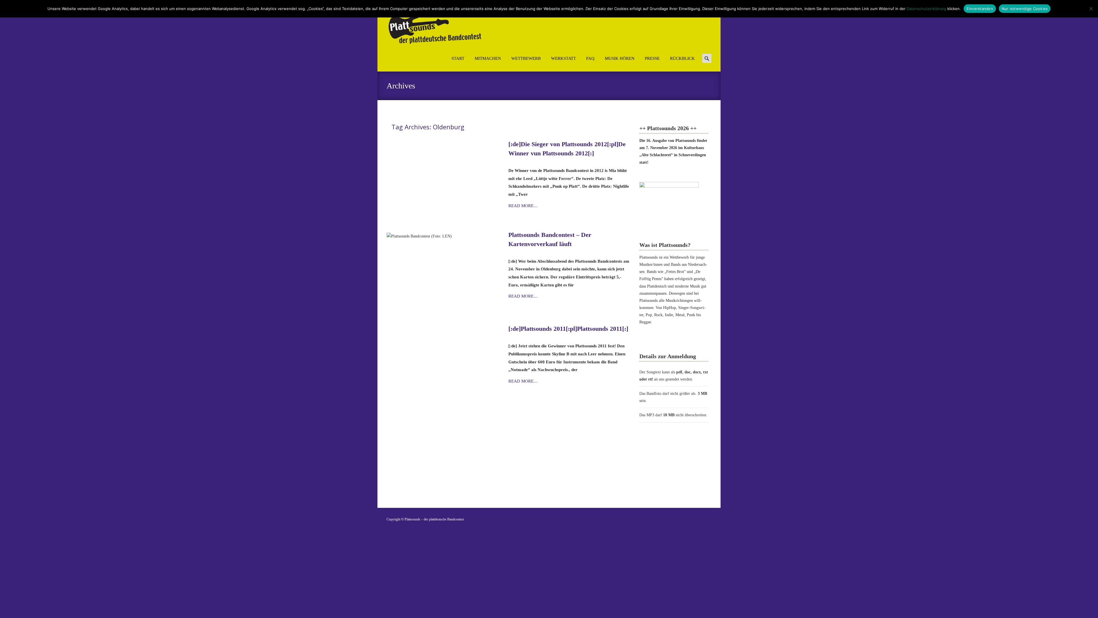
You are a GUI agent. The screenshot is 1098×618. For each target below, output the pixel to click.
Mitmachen (488, 58)
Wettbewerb (526, 58)
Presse (652, 58)
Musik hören (619, 58)
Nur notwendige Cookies (1025, 8)
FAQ (590, 58)
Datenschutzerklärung (926, 8)
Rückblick (682, 58)
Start (457, 58)
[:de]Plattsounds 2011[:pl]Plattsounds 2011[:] (568, 328)
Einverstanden (979, 8)
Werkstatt (563, 58)
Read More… (523, 205)
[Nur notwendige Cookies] (1091, 8)
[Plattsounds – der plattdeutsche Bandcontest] (429, 27)
